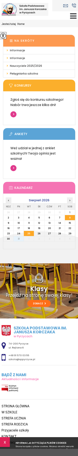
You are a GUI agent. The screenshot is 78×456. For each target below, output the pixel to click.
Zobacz (38, 303)
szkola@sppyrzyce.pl (66, 5)
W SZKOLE (9, 412)
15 (70, 223)
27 (49, 233)
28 (59, 233)
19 (39, 228)
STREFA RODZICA (15, 424)
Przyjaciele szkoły (15, 430)
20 (49, 228)
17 (19, 228)
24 (18, 233)
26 (39, 233)
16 (8, 228)
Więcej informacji (13, 114)
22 (70, 228)
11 (29, 223)
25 (28, 233)
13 (49, 223)
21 (60, 228)
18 (29, 228)
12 (39, 223)
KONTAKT (9, 436)
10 (19, 223)
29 (70, 233)
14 (59, 223)
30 (8, 238)
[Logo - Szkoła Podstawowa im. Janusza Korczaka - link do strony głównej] (26, 9)
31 (19, 238)
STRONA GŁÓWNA (15, 406)
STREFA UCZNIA (14, 418)
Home (21, 24)
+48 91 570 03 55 (74, 5)
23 (8, 233)
